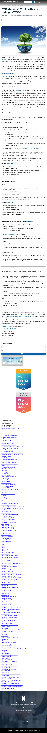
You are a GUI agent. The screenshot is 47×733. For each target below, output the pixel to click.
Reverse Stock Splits (6, 598)
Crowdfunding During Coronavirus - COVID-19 (12, 454)
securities (3, 59)
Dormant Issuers (5, 465)
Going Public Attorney (6, 525)
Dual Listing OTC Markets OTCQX (9, 472)
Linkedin (3, 544)
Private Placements (5, 561)
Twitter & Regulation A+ (6, 656)
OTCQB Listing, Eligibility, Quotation (9, 555)
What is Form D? (5, 672)
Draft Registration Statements (8, 467)
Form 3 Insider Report (6, 481)
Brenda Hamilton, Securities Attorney (10, 328)
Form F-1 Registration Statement (8, 505)
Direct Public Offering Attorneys (8, 462)
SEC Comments (5, 614)
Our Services (20, 5)
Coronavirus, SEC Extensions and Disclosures (12, 453)
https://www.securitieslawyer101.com (10, 428)
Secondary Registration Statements (9, 625)
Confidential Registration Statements (9, 448)
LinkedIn (4, 20)
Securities (25, 126)
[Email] (23, 722)
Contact (37, 5)
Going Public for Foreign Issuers (8, 530)
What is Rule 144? (5, 667)
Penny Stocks (4, 558)
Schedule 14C (4, 639)
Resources (27, 5)
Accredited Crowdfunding (7, 442)
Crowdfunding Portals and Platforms (9, 459)
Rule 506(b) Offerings (6, 604)
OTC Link (3, 547)
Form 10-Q (3, 492)
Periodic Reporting (5, 560)
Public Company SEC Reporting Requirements (12, 563)
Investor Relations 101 (6, 541)
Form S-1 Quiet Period (6, 516)
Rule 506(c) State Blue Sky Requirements (10, 609)
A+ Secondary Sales (6, 440)
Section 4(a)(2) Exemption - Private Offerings (11, 629)
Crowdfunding (4, 457)
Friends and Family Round (7, 532)
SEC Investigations (5, 618)
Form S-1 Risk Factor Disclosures (9, 517)
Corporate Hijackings (6, 456)
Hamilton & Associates (6, 326)
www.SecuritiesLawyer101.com (8, 337)
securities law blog (30, 316)
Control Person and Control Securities (10, 449)
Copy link (23, 20)
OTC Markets (4, 549)
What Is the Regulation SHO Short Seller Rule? (12, 685)
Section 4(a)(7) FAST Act (7, 631)
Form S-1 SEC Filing (6, 513)
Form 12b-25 (4, 498)
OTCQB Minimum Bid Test (7, 73)
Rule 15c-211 (4, 601)
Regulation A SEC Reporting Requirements (11, 574)
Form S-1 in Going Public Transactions (10, 514)
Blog (33, 5)
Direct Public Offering (6, 460)
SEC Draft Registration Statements (9, 615)
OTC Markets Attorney (6, 550)
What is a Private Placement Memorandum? (11, 674)
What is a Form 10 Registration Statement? (11, 677)
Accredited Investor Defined (7, 443)
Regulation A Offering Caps (7, 571)
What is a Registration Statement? (9, 666)
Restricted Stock (5, 593)
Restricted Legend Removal (7, 592)
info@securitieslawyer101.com (8, 430)
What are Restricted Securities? (8, 669)
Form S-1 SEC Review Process (8, 519)
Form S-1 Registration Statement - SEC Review (12, 508)
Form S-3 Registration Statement (8, 522)
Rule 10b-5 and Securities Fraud (8, 599)
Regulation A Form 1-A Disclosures (9, 573)
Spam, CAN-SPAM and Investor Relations (10, 647)
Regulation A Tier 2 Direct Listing (9, 579)
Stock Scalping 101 (5, 650)
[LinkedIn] (27, 722)
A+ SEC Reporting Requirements (8, 437)
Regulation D (4, 588)
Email (18, 20)
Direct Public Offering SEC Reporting (9, 464)
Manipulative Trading (6, 546)
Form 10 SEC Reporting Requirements (10, 489)
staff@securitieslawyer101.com (13, 316)
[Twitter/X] (20, 722)
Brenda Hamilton (36, 312)
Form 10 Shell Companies (7, 486)
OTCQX (43, 158)
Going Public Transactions (7, 536)
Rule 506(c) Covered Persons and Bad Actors (12, 607)
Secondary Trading (5, 626)
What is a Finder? (5, 675)
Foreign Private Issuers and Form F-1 (9, 503)
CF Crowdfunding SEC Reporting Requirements (12, 446)
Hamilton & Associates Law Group (35, 318)
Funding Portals (5, 524)
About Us (14, 5)
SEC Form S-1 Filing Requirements (9, 617)
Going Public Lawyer (6, 535)
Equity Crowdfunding (6, 475)
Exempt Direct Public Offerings (8, 476)
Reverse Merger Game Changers (8, 596)
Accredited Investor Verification (8, 445)
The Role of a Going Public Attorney (9, 655)
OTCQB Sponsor (11, 234)
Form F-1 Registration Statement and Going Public (12, 506)
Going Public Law (5, 533)
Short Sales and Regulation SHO (8, 644)
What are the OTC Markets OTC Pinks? (10, 683)
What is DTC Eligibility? (6, 678)
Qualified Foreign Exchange (16, 233)
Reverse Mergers (5, 595)
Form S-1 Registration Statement (8, 520)
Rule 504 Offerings (5, 603)
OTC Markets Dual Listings (7, 552)
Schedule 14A (4, 636)
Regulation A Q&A (5, 582)
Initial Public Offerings (6, 538)
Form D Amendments (6, 502)
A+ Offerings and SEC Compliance (9, 435)
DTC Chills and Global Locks (8, 468)
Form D (3, 500)
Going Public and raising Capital (8, 528)
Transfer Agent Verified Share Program (30, 148)
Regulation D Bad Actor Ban (7, 590)
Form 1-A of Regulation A (7, 479)
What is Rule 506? (5, 670)
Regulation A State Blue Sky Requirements (11, 569)
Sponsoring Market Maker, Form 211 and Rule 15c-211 (13, 648)
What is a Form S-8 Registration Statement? (11, 680)
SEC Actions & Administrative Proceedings (11, 612)
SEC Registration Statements (8, 620)
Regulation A (4, 565)
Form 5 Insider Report (6, 483)
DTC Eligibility (4, 470)
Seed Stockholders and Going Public (9, 637)
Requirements (4, 76)
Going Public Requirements (7, 527)
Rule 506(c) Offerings (6, 610)
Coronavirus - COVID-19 (7, 451)
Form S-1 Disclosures (6, 511)
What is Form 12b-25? (6, 681)
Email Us (37, 2)
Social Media (4, 634)
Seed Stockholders (5, 633)
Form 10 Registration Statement (8, 484)
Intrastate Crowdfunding (7, 539)
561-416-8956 (43, 2)
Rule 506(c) (4, 606)
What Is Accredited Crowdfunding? (9, 661)
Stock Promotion (5, 651)
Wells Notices (4, 658)
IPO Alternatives (5, 543)
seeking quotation (36, 57)
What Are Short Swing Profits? (8, 663)
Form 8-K (3, 497)
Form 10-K (3, 491)
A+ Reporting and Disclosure (8, 438)
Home (9, 5)
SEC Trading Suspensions (7, 623)
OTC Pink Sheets (5, 554)
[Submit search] (33, 2)
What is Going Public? (6, 659)
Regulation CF (4, 585)
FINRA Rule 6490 (5, 478)
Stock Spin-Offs (5, 653)
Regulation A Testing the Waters (8, 580)
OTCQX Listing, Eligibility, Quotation (9, 557)
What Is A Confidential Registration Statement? (12, 686)
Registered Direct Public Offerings (9, 566)
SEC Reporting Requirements (8, 621)
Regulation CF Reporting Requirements (10, 587)
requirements (19, 90)
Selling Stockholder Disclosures (8, 642)
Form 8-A (3, 495)
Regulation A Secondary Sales (8, 576)
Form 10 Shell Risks (5, 487)
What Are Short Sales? (6, 645)
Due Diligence (4, 473)
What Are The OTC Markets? (8, 688)
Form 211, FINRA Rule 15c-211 (8, 494)
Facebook (10, 20)
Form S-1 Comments (6, 509)
